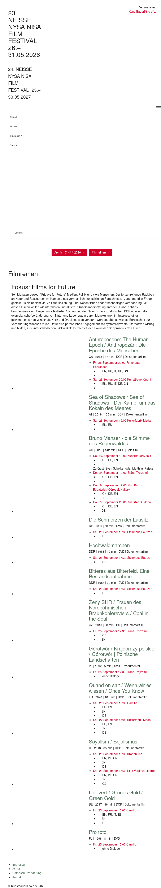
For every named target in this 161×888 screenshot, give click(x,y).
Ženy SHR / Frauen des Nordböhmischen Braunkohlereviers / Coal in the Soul (118, 610)
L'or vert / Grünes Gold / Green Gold (116, 794)
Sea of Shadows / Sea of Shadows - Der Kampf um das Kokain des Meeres (122, 402)
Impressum (19, 864)
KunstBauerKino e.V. (142, 11)
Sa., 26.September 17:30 (110, 532)
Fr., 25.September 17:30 (109, 631)
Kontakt (17, 877)
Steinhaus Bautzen (139, 532)
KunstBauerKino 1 (139, 379)
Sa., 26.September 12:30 (110, 703)
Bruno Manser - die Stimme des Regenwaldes (119, 440)
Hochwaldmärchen (109, 545)
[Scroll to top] (152, 879)
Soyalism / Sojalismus (113, 741)
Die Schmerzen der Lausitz (119, 519)
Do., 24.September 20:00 (110, 502)
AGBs (16, 869)
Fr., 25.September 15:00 (109, 810)
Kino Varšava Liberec (141, 771)
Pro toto (97, 831)
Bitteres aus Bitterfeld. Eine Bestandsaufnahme (119, 573)
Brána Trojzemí (137, 472)
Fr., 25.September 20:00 (109, 362)
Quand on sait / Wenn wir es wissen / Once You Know (120, 687)
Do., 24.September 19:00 (110, 456)
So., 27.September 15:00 (110, 720)
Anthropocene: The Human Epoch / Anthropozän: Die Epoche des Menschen (119, 344)
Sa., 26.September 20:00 (110, 379)
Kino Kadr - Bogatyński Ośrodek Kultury (117, 487)
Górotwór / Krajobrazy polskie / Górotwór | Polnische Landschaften (121, 654)
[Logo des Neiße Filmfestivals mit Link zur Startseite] (80, 7)
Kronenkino (134, 754)
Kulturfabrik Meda (139, 420)
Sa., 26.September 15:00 (110, 420)
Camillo (132, 703)
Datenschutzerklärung (27, 873)
